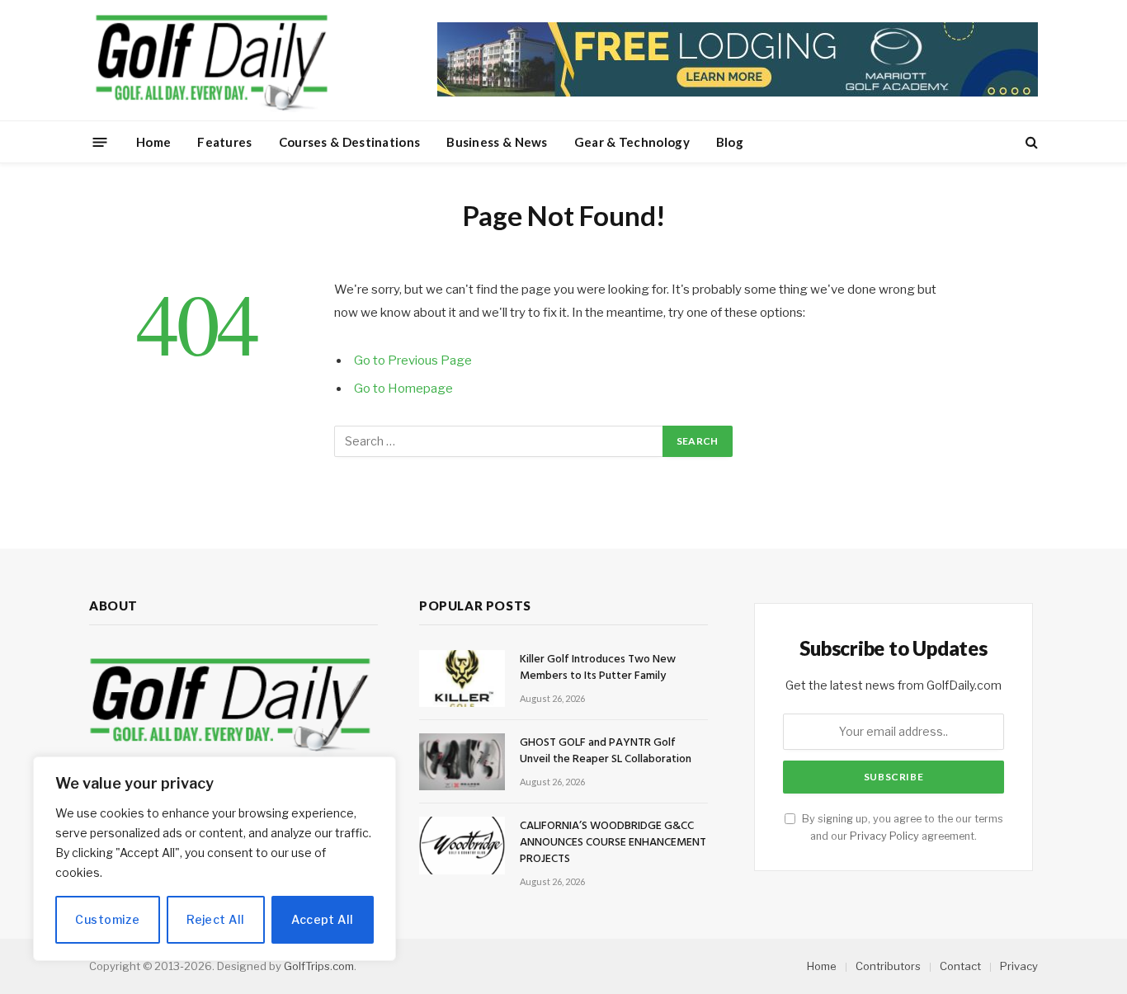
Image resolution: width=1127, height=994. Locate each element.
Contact (960, 966)
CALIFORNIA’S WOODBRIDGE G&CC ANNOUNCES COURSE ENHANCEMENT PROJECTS (613, 843)
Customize (107, 919)
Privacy (1019, 966)
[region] (214, 858)
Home (153, 141)
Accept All (322, 919)
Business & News (497, 141)
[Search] (1030, 142)
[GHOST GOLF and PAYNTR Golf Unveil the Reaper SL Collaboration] (462, 761)
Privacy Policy (884, 836)
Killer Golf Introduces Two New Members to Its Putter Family (598, 668)
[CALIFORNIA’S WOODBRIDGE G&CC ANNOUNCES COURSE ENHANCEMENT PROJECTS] (462, 845)
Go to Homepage (403, 388)
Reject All (215, 919)
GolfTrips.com (319, 966)
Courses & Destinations (350, 141)
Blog (729, 141)
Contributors (888, 966)
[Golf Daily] (211, 60)
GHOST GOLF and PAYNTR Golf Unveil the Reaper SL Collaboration (605, 751)
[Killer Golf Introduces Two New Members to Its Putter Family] (462, 678)
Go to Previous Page (413, 360)
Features (224, 141)
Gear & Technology (632, 141)
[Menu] (100, 141)
